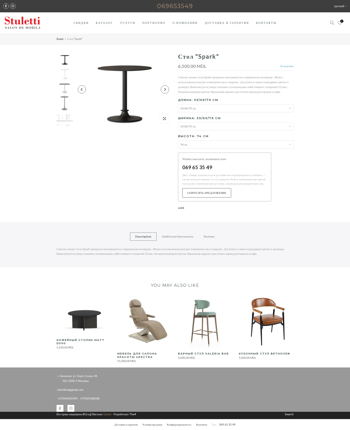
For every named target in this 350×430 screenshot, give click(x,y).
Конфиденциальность (179, 424)
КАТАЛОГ (104, 22)
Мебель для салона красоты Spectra (137, 355)
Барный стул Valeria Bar (203, 353)
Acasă (60, 38)
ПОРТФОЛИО (153, 22)
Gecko (107, 414)
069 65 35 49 (197, 167)
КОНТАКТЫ (266, 22)
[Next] (165, 89)
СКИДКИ (81, 22)
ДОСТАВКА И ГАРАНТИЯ (227, 22)
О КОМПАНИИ (185, 22)
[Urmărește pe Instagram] (13, 6)
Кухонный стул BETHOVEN (264, 353)
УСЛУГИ (127, 22)
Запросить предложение (206, 192)
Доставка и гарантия (126, 424)
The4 (132, 414)
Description (143, 236)
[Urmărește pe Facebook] (6, 6)
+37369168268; (79, 398)
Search (289, 414)
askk (181, 207)
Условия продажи (152, 424)
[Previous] (82, 89)
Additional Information (177, 236)
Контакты (201, 424)
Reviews (209, 236)
